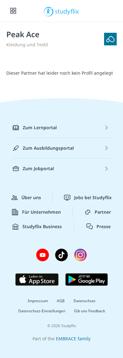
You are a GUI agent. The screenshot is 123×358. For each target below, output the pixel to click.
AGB (61, 300)
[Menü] (13, 11)
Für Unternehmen (41, 212)
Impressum (38, 300)
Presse (104, 226)
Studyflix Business (42, 226)
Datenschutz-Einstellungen (41, 311)
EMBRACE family (73, 339)
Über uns (31, 197)
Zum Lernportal (40, 127)
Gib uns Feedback (89, 311)
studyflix (67, 11)
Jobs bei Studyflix (93, 197)
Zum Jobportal (38, 168)
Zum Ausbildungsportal (48, 148)
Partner (103, 212)
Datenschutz (84, 300)
